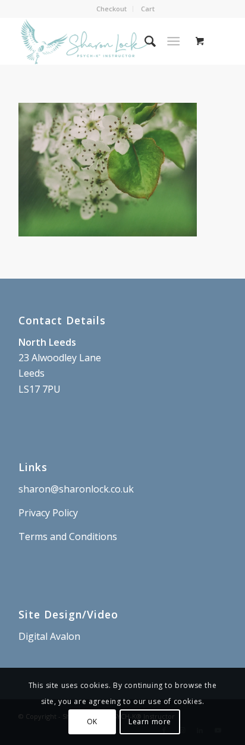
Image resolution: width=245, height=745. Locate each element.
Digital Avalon (49, 636)
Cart (148, 8)
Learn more (149, 721)
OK (92, 721)
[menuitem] (111, 9)
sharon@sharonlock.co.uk (76, 488)
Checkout (111, 8)
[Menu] (173, 41)
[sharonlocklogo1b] (101, 41)
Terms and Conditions (67, 536)
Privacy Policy (48, 512)
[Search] (144, 41)
